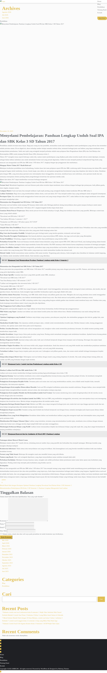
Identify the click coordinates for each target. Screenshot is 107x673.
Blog (3, 583)
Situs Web (3, 531)
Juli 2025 (5, 568)
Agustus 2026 (6, 12)
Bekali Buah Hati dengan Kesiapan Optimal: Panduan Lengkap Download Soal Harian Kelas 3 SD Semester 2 (36, 485)
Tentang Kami (4, 663)
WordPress (44, 669)
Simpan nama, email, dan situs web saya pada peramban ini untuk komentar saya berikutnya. (33, 534)
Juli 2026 (5, 15)
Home (2, 654)
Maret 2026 (6, 546)
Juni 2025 (5, 571)
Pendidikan (5, 586)
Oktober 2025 (6, 560)
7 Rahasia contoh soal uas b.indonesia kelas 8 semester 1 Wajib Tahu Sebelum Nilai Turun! (32, 612)
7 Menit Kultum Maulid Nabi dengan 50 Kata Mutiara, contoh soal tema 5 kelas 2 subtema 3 (32, 618)
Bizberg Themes (63, 669)
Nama (2, 524)
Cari (6, 594)
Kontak (2, 666)
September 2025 (7, 563)
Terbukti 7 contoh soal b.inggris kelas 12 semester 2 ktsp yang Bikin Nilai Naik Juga (29, 621)
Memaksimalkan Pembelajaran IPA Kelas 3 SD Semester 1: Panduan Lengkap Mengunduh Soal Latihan (34, 488)
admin (3, 480)
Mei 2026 (5, 540)
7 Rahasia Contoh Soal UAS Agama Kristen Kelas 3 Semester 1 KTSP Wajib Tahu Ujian (30, 623)
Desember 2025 (7, 554)
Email (2, 527)
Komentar (4, 521)
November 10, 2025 (6, 131)
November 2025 (7, 557)
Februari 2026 (6, 549)
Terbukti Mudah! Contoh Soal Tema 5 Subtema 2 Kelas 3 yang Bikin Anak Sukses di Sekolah (32, 615)
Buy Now (102, 18)
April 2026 (5, 543)
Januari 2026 (6, 551)
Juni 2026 (5, 18)
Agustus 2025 (6, 566)
